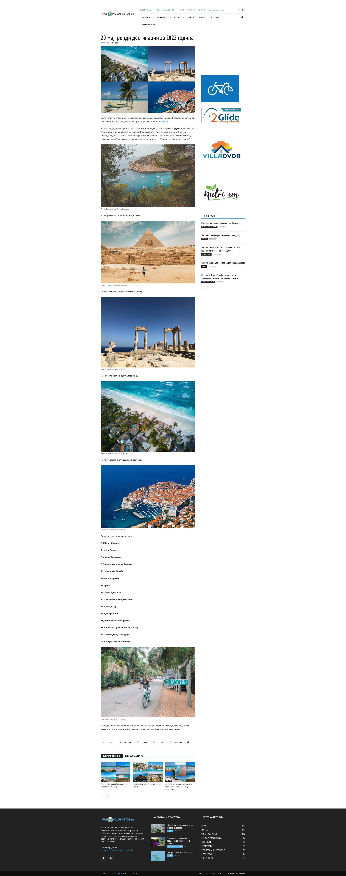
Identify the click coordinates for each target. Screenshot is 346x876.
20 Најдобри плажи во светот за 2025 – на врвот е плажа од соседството (178, 787)
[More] (188, 742)
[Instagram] (243, 10)
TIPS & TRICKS (175, 17)
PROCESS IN (118, 873)
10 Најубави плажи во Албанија (180, 852)
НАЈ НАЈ (191, 17)
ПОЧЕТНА (145, 17)
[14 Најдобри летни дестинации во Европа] (148, 772)
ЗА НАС (181, 10)
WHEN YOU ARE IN (208, 282)
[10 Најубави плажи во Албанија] (158, 856)
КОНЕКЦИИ (213, 17)
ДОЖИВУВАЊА (148, 24)
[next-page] (107, 795)
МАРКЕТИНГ (191, 10)
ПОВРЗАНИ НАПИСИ (111, 756)
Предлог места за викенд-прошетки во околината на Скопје (178, 841)
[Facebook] (239, 10)
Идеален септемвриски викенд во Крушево (220, 223)
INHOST (135, 873)
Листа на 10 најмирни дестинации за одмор (220, 235)
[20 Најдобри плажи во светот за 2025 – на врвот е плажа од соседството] (180, 772)
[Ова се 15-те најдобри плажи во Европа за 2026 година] (115, 772)
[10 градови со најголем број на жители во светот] (158, 828)
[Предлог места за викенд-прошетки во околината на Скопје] (158, 841)
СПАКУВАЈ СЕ (206, 254)
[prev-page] (102, 795)
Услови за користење (216, 10)
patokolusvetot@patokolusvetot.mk (116, 850)
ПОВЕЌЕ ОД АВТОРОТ (134, 756)
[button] (242, 17)
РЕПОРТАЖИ (159, 17)
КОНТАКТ (201, 10)
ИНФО (202, 17)
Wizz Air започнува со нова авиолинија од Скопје (223, 262)
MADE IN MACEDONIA (209, 227)
